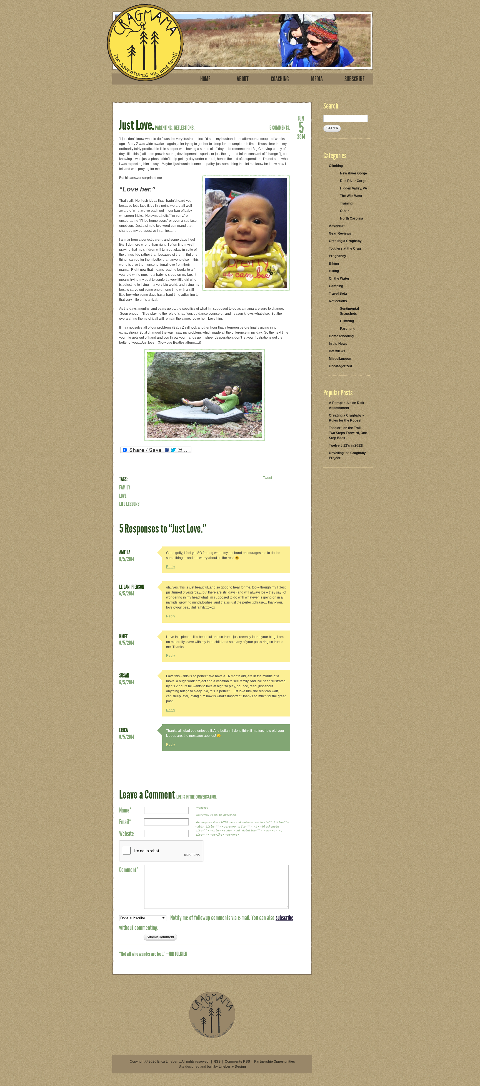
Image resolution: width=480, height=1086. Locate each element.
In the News (338, 344)
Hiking (334, 271)
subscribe (284, 918)
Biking (334, 263)
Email (125, 822)
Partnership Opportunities (274, 1061)
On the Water (339, 278)
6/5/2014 (126, 559)
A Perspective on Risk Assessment (346, 405)
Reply (170, 567)
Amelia (124, 552)
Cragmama (145, 42)
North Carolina (351, 218)
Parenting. (163, 127)
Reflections (338, 301)
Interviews (337, 351)
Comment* (129, 870)
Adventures (338, 226)
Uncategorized (340, 366)
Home (205, 79)
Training (346, 203)
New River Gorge (353, 173)
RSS (217, 1061)
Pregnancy (337, 256)
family (124, 487)
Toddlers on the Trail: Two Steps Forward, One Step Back (348, 433)
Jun (301, 118)
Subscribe (354, 79)
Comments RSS (237, 1061)
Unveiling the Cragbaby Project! (347, 455)
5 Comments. (279, 127)
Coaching (280, 79)
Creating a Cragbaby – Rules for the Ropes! (346, 417)
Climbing (336, 166)
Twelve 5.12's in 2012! (346, 445)
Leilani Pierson (131, 586)
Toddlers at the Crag (345, 248)
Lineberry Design (232, 1066)
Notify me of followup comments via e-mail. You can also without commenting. (206, 923)
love (122, 495)
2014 (301, 136)
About (243, 79)
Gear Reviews (340, 233)
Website (126, 834)
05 (301, 127)
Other (344, 211)
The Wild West (351, 196)
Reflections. (184, 127)
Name (125, 810)
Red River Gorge (353, 181)
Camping (336, 286)
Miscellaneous (340, 359)
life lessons (129, 504)
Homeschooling (341, 336)
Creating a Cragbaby (345, 241)
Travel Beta (338, 293)
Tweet (267, 478)
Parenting (347, 329)
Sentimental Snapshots (349, 311)
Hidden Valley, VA (353, 188)
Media (317, 79)
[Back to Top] (212, 1037)
